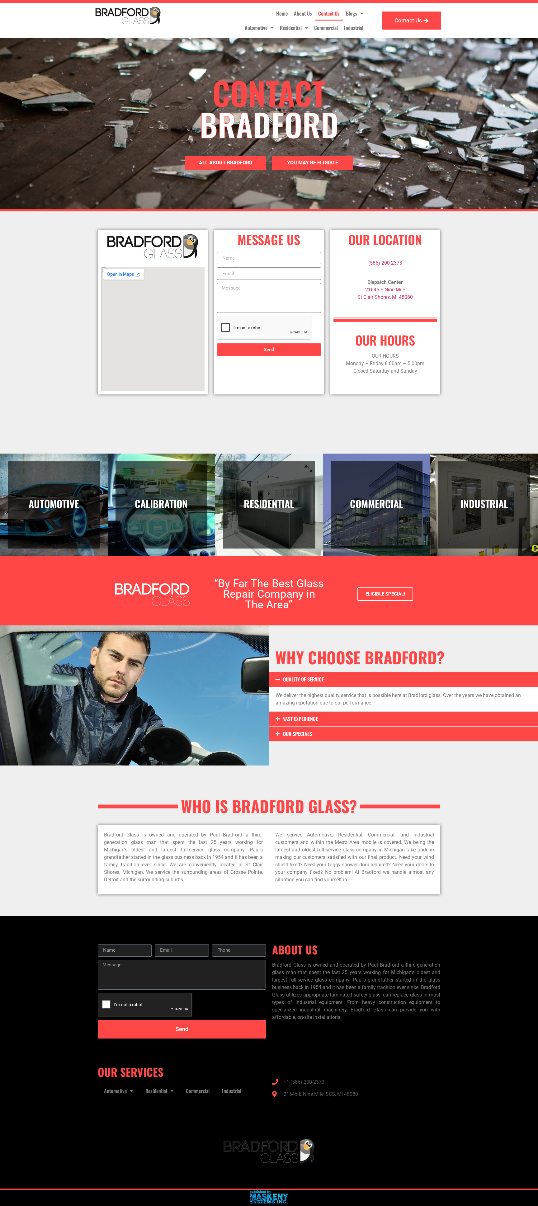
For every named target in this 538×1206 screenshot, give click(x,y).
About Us (303, 13)
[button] (403, 679)
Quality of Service (303, 679)
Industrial (353, 27)
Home (282, 13)
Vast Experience (300, 719)
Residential (291, 27)
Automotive (256, 27)
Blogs (351, 13)
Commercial (326, 27)
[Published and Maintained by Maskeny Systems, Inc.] (269, 1202)
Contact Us (329, 13)
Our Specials (297, 733)
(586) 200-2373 (385, 263)
